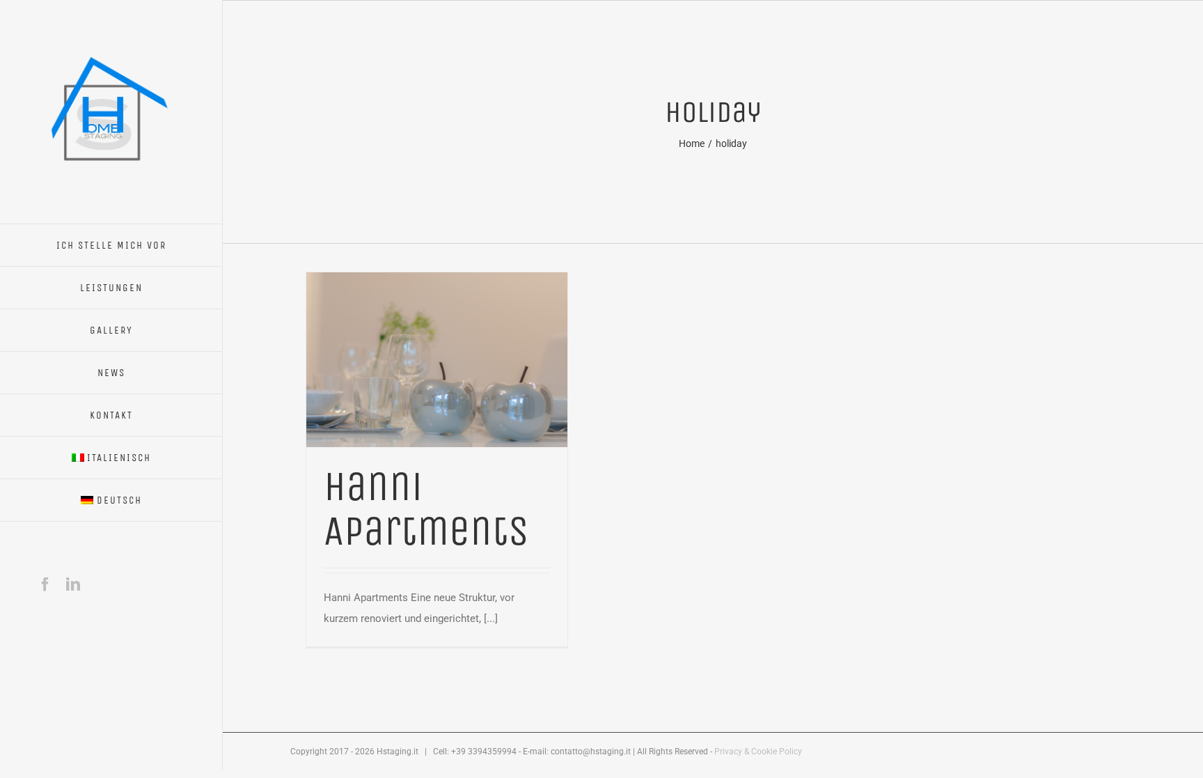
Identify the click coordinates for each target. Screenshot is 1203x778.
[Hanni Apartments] (436, 283)
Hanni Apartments (426, 509)
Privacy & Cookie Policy (758, 751)
